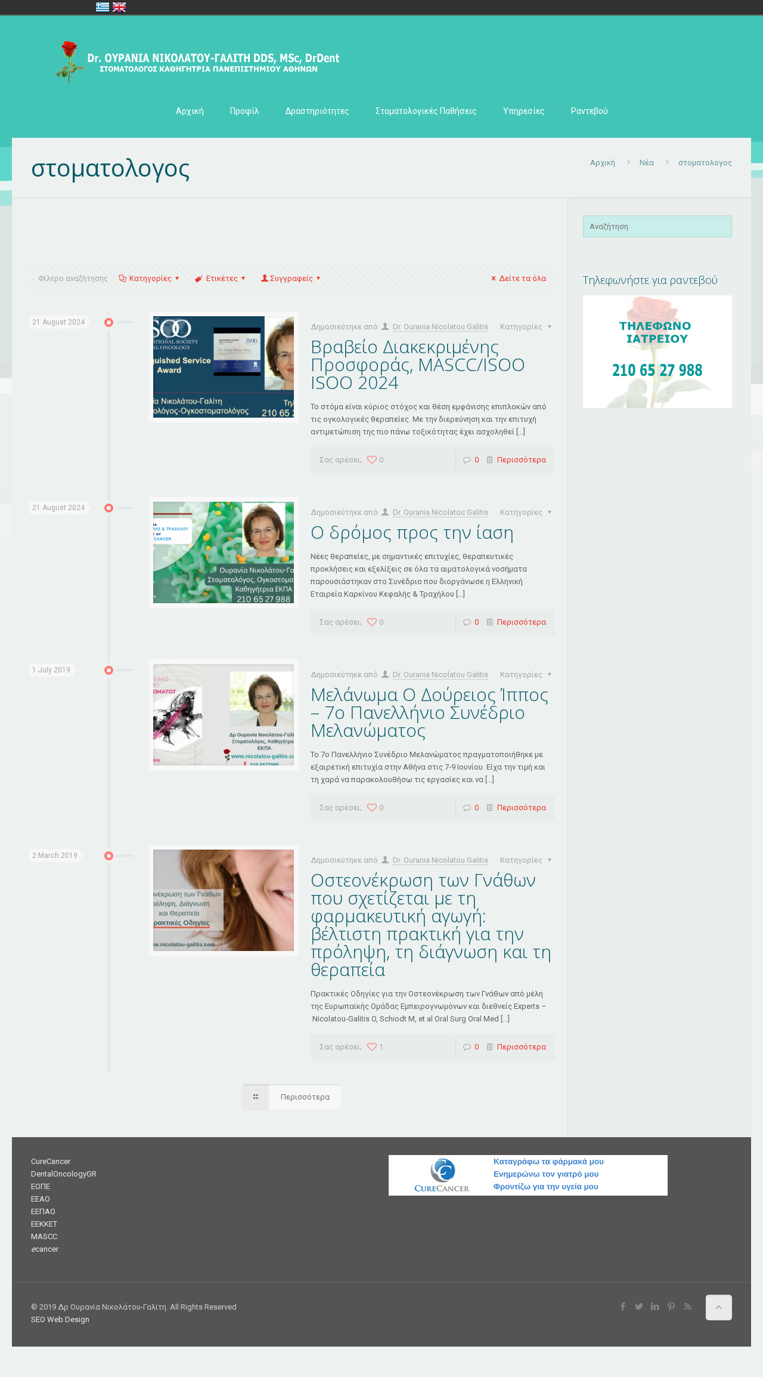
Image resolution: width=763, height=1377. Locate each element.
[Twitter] (639, 1306)
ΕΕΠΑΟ (43, 1211)
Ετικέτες (222, 278)
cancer (44, 1249)
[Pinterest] (671, 1306)
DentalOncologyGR (64, 1173)
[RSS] (687, 1306)
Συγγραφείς (291, 278)
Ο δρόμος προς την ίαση (412, 532)
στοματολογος (705, 162)
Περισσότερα (521, 459)
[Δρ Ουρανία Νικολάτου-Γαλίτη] (192, 57)
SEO (38, 1319)
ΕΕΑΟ (40, 1198)
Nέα (647, 162)
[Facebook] (623, 1306)
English (119, 7)
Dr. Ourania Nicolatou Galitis (440, 326)
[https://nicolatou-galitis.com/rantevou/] (657, 405)
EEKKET (44, 1223)
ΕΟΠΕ (40, 1186)
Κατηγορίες (150, 278)
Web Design (68, 1319)
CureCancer (50, 1161)
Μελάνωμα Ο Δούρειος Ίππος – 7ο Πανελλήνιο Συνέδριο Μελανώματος (429, 712)
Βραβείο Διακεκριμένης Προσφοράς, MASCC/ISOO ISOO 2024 (418, 364)
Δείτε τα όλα (522, 278)
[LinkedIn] (655, 1306)
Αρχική (602, 162)
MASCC (44, 1236)
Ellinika (102, 7)
